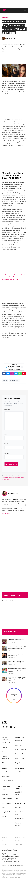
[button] (25, 10)
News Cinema (6, 772)
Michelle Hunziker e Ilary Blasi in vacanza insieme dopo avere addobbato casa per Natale (13, 277)
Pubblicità (4, 844)
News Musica (6, 776)
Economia (5, 752)
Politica (4, 763)
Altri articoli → (6, 513)
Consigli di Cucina (18, 793)
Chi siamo (4, 837)
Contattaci (17, 840)
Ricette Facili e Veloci (19, 813)
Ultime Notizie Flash (7, 601)
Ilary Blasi (5, 380)
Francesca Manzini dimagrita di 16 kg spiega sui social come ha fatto (16, 662)
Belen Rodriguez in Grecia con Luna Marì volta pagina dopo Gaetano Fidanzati (17, 647)
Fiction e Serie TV (20, 749)
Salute (4, 807)
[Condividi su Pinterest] (24, 373)
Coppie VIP (18, 745)
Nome (6, 434)
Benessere (6, 786)
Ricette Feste (19, 818)
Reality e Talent (20, 758)
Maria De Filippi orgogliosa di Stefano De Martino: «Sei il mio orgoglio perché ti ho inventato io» (17, 670)
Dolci (16, 799)
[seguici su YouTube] (10, 727)
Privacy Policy (18, 844)
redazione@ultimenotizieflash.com (11, 855)
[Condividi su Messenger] (8, 373)
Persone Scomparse (5, 757)
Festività (4, 816)
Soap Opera (19, 763)
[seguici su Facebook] (3, 727)
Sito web (6, 453)
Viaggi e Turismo (7, 812)
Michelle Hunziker (14, 380)
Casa (3, 790)
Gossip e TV (19, 737)
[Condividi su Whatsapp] (20, 373)
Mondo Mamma (7, 799)
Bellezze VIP (6, 17)
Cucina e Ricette (18, 787)
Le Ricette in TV (20, 803)
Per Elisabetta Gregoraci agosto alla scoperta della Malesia (16, 640)
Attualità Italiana (7, 743)
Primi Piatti (18, 807)
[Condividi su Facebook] (4, 373)
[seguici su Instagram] (7, 727)
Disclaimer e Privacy (20, 837)
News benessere (7, 803)
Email (6, 443)
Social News (19, 768)
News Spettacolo (7, 781)
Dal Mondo (5, 747)
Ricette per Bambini (18, 824)
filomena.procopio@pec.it (12, 856)
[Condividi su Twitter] (16, 373)
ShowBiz (5, 768)
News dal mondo (20, 772)
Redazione (4, 840)
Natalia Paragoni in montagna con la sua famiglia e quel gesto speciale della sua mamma (17, 679)
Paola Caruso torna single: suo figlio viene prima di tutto (16, 654)
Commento (7, 409)
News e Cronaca (5, 738)
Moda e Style (6, 794)
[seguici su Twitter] (14, 727)
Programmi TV (19, 754)
